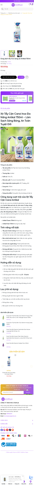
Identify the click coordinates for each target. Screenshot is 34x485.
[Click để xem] (17, 33)
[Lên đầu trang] (31, 466)
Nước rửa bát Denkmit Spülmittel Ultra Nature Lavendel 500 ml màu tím (18, 330)
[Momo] (25, 436)
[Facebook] (2, 430)
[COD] (3, 439)
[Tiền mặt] (14, 436)
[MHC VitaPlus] (17, 4)
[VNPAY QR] (8, 439)
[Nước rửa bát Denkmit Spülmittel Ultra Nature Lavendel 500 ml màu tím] (3, 331)
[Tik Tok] (10, 430)
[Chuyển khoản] (30, 436)
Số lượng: (3, 70)
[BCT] (8, 444)
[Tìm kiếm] (2, 9)
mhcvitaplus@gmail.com (10, 416)
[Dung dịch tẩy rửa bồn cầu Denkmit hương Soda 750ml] (3, 324)
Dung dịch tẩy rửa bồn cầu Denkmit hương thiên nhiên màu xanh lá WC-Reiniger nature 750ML (19, 316)
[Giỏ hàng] (32, 4)
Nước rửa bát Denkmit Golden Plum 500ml (17, 343)
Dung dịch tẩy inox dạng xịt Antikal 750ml (8, 373)
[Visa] (3, 436)
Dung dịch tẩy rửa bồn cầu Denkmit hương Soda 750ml (19, 323)
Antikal (9, 370)
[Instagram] (4, 430)
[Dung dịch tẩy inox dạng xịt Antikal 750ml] (9, 361)
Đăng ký (28, 392)
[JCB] (19, 436)
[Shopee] (13, 430)
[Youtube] (7, 430)
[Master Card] (8, 436)
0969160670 (9, 413)
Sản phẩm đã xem (17, 352)
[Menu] (1, 5)
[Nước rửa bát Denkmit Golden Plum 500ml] (3, 344)
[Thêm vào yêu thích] (26, 77)
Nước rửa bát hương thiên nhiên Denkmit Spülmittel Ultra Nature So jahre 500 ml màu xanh (19, 337)
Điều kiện (24, 100)
